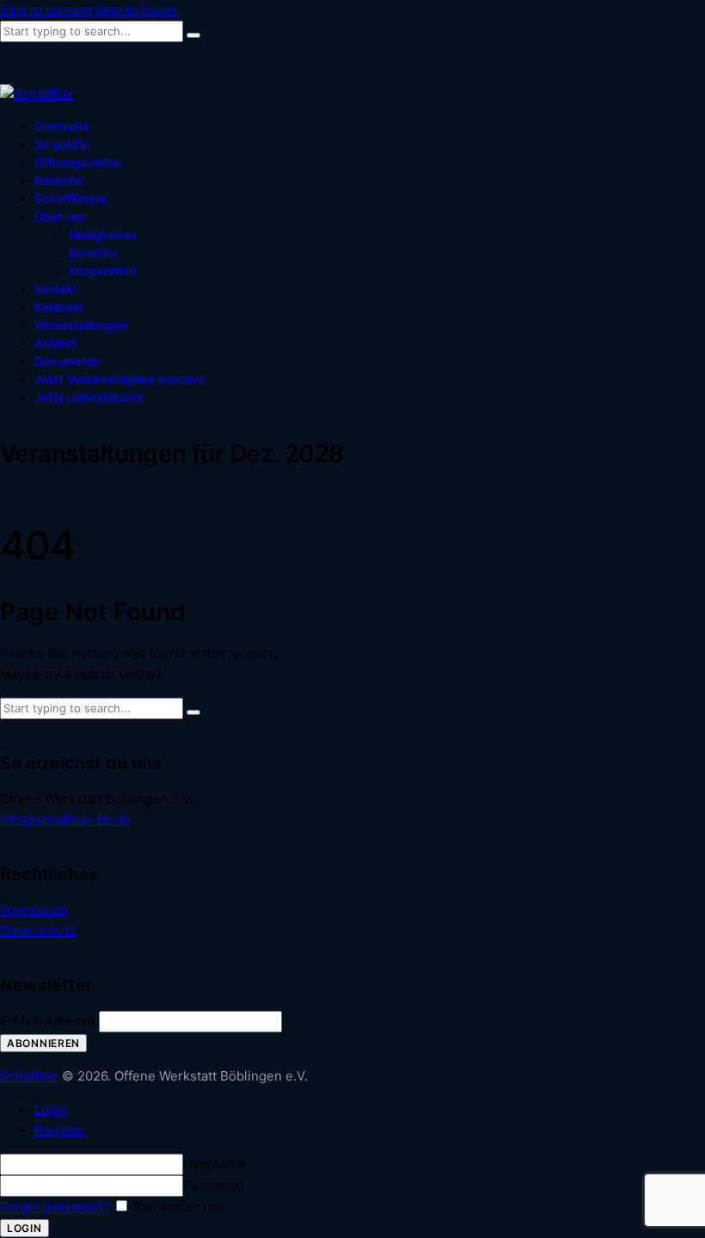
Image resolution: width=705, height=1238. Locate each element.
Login (51, 1109)
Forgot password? (54, 1206)
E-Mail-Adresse (47, 1021)
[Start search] (193, 35)
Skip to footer (136, 10)
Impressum (34, 910)
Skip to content (46, 10)
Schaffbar (29, 1076)
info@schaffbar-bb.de (66, 819)
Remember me (176, 1206)
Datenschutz (38, 930)
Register (60, 1130)
